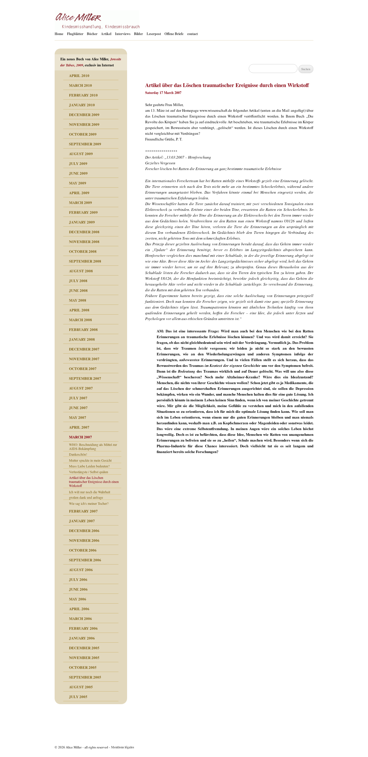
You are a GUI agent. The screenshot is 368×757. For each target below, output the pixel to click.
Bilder (138, 33)
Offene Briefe (173, 33)
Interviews (123, 33)
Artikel (106, 33)
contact (192, 33)
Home (59, 33)
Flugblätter (75, 33)
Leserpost (154, 33)
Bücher (92, 33)
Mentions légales (122, 747)
